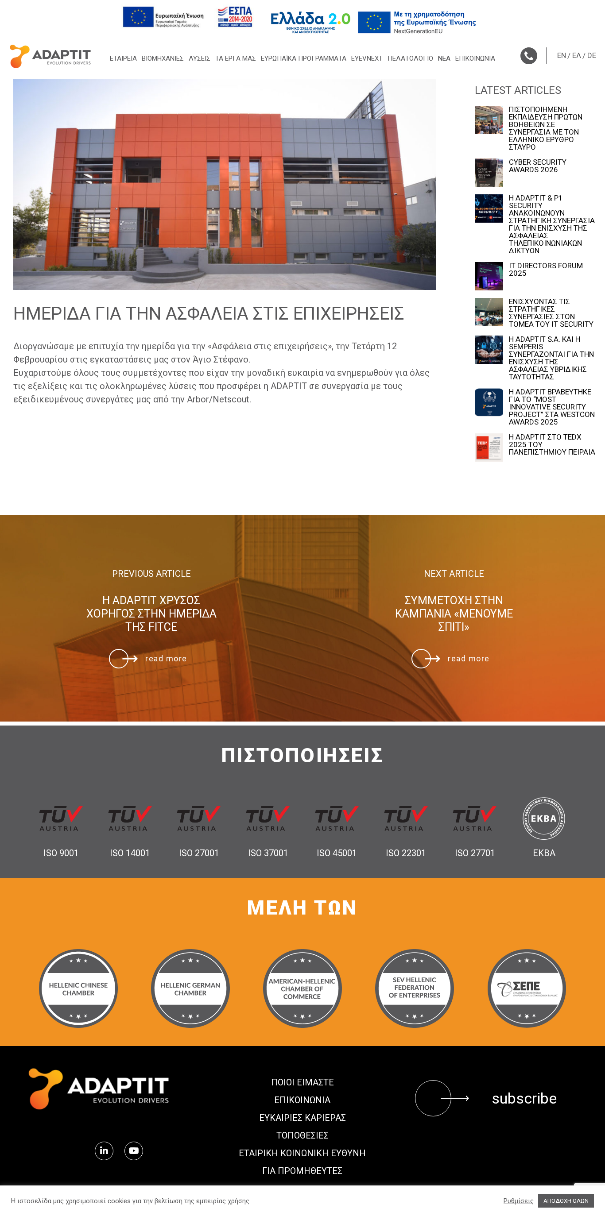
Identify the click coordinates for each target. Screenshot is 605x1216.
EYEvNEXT (367, 58)
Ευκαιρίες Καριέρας (302, 1117)
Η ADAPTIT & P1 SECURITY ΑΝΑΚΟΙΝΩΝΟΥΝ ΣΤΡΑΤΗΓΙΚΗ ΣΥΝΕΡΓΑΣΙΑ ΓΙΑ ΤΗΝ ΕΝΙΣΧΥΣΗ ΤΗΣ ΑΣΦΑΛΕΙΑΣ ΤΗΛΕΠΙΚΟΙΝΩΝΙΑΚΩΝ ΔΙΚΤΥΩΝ (552, 224)
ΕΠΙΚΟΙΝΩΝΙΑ (475, 58)
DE (591, 55)
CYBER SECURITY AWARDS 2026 (537, 166)
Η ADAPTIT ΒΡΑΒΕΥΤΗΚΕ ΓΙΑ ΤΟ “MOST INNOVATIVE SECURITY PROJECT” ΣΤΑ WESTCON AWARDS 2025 (552, 407)
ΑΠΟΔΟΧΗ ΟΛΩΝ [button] (566, 1200)
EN (561, 55)
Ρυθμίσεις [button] (519, 1201)
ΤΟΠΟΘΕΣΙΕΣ (302, 1135)
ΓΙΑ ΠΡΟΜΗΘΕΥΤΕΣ (302, 1170)
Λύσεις (199, 58)
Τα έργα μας (235, 58)
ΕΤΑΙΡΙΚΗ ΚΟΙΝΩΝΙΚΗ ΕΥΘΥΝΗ (302, 1153)
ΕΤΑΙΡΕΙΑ (123, 58)
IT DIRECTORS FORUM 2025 (546, 269)
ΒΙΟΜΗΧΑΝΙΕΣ (163, 58)
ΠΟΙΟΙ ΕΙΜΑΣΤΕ (302, 1082)
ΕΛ (576, 55)
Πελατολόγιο (410, 58)
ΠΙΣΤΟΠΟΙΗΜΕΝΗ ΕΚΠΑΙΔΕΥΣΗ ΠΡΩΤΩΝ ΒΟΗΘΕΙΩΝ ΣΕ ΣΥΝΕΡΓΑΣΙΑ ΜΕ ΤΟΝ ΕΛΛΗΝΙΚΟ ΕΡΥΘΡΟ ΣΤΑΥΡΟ (545, 128)
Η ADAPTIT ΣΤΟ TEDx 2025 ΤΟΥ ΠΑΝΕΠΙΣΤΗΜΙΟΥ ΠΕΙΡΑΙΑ (552, 444)
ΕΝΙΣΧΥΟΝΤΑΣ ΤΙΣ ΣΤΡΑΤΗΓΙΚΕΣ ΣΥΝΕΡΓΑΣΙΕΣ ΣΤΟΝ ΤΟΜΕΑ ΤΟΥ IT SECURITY (551, 313)
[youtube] (133, 1151)
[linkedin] (104, 1151)
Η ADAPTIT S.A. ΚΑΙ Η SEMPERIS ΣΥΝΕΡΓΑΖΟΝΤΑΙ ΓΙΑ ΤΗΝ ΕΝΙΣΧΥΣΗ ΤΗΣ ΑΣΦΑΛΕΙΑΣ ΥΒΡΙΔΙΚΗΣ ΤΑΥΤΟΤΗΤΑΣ (551, 358)
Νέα (444, 58)
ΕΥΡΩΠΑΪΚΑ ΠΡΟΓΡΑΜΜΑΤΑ (303, 58)
